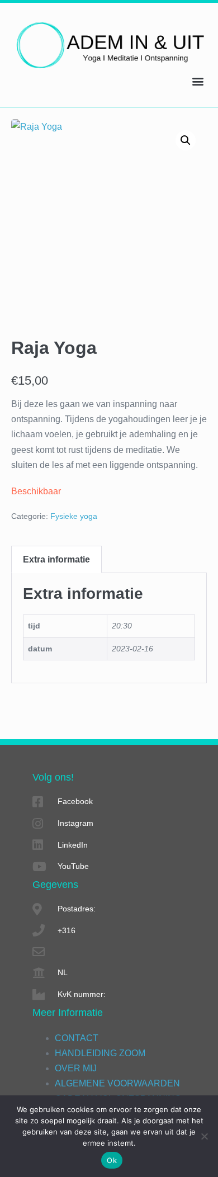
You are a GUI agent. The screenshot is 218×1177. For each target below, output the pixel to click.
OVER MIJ (76, 1068)
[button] (197, 81)
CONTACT (76, 1038)
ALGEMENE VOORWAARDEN (117, 1083)
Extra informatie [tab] (56, 559)
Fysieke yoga (73, 516)
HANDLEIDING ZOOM (100, 1053)
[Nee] (204, 1136)
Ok (112, 1160)
